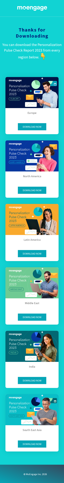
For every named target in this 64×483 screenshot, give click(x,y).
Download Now (32, 126)
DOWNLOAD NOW (32, 190)
